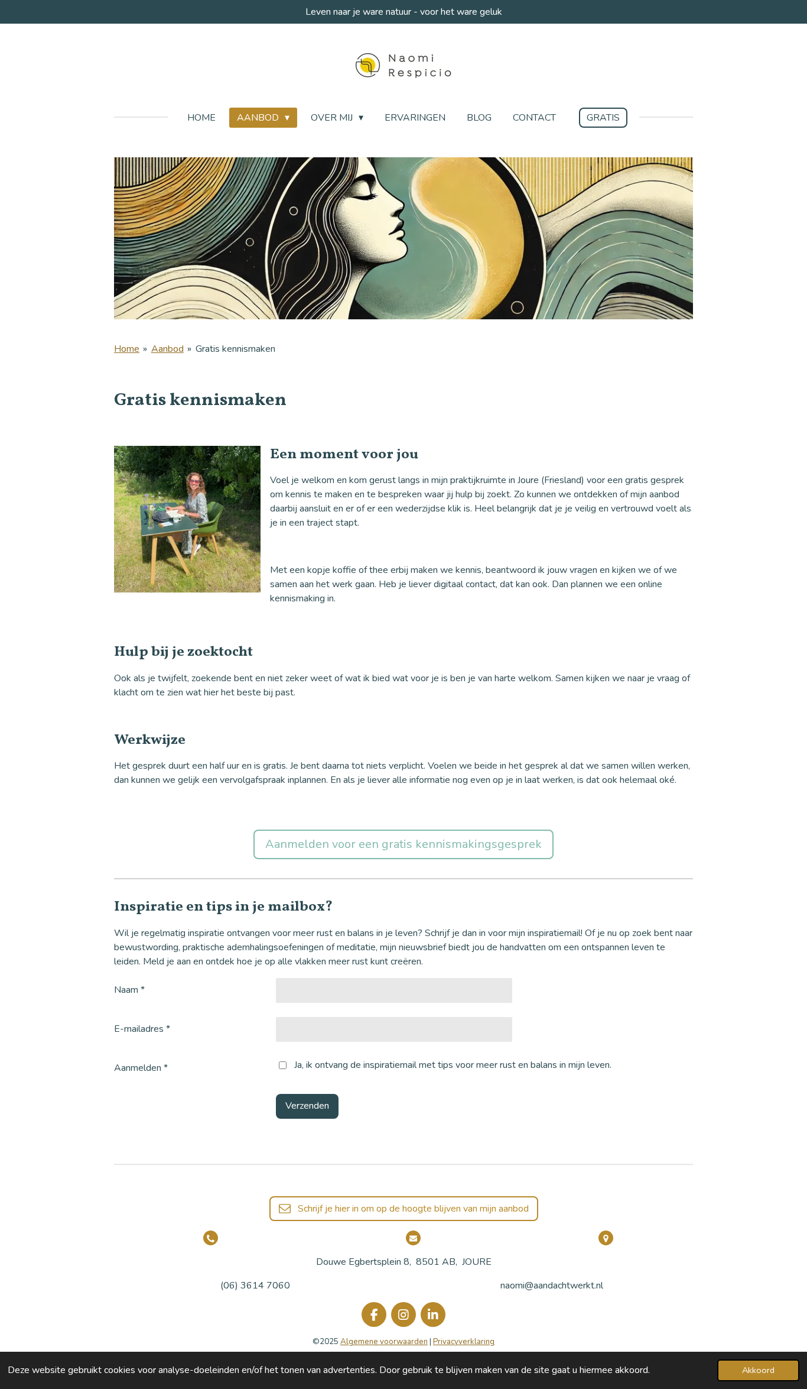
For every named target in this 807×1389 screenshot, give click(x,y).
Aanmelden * (141, 1067)
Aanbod (167, 348)
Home (126, 348)
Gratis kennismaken (235, 348)
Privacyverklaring (463, 1341)
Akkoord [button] (758, 1370)
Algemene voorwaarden (384, 1341)
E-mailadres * (142, 1028)
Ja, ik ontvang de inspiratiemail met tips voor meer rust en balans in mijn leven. (452, 1064)
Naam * (129, 989)
